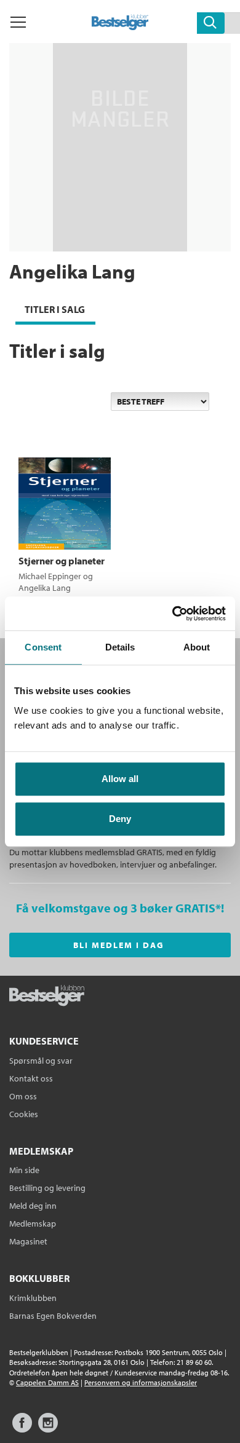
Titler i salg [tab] (55, 309)
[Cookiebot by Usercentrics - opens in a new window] (172, 614)
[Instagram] (48, 1428)
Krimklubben (33, 1297)
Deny (120, 818)
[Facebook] (22, 1428)
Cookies (23, 1114)
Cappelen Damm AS (47, 1382)
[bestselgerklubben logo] (46, 996)
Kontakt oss (31, 1078)
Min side (24, 1170)
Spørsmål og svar (41, 1060)
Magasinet (28, 1241)
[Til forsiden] (120, 26)
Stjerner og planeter (61, 561)
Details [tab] (120, 647)
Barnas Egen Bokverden (53, 1315)
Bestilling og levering (47, 1187)
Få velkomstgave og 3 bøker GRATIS (115, 907)
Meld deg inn (33, 1205)
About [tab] (196, 647)
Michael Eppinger (49, 576)
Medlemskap (32, 1223)
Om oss (23, 1096)
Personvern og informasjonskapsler (140, 1382)
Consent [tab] (43, 647)
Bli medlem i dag (118, 945)
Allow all (120, 778)
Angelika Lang (44, 587)
